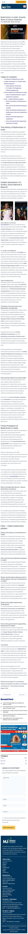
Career (4, 869)
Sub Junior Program (8, 891)
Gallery (4, 864)
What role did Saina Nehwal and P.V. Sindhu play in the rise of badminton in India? (16, 112)
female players (14, 476)
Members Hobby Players (9, 883)
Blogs (4, 871)
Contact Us (5, 872)
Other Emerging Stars (12, 90)
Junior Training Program (9, 879)
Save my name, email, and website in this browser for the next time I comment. (14, 820)
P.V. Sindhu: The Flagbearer (13, 88)
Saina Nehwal (5, 225)
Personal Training (7, 894)
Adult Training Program (9, 880)
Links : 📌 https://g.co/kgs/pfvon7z (11, 908)
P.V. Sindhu (20, 252)
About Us (5, 862)
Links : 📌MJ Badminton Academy (11, 921)
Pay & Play (5, 882)
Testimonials (6, 867)
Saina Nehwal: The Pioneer (13, 86)
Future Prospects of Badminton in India (15, 92)
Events (4, 866)
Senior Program (6, 893)
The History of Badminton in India (13, 79)
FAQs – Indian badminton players (13, 99)
